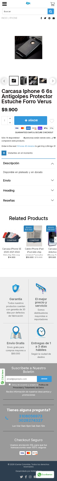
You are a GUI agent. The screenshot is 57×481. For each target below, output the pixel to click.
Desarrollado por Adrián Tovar (28, 471)
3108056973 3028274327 (31, 418)
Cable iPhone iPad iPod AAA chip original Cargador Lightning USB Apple (34, 251)
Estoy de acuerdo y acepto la (29, 386)
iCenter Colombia (22, 464)
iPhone (13, 18)
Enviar (44, 379)
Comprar (11, 240)
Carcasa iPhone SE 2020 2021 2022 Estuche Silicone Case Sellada (11, 251)
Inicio (5, 18)
